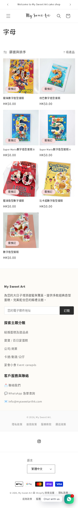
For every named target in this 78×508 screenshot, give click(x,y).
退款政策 (31, 424)
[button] (8, 16)
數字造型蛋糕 (11, 252)
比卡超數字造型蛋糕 (51, 200)
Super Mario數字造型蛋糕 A (55, 149)
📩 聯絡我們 (12, 385)
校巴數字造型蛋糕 (50, 98)
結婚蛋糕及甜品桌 (16, 332)
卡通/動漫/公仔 (14, 357)
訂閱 (67, 310)
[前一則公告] (7, 4)
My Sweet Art (25, 492)
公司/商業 (10, 349)
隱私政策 (17, 424)
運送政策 (61, 424)
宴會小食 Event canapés (20, 365)
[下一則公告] (70, 4)
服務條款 (46, 424)
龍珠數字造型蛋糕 (13, 98)
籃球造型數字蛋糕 (13, 200)
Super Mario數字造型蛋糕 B (19, 149)
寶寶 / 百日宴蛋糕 (16, 340)
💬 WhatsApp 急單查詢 (19, 393)
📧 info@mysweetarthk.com (23, 401)
